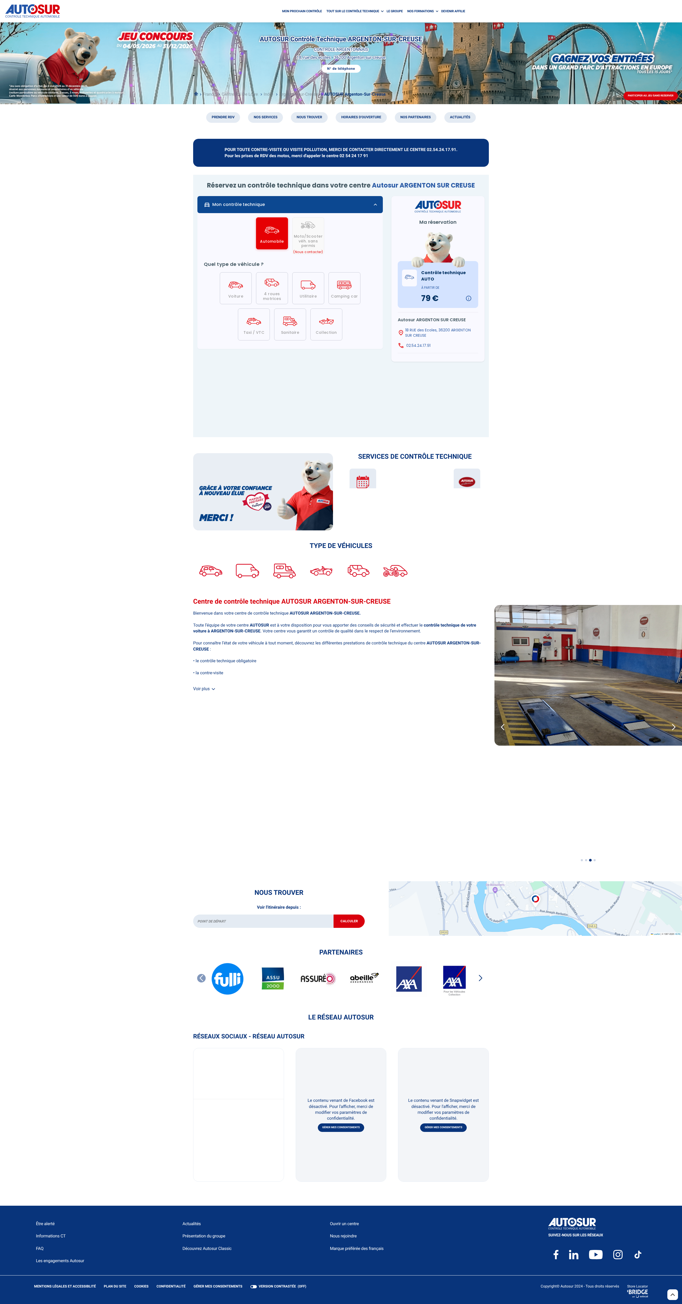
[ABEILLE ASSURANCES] (363, 979)
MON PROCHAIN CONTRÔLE (302, 11)
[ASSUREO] (318, 979)
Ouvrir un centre (344, 1223)
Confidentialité (171, 1286)
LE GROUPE (395, 11)
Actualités (191, 1223)
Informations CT (51, 1235)
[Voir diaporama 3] (590, 860)
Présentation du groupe (203, 1235)
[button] (535, 895)
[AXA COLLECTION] (454, 979)
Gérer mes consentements (341, 1127)
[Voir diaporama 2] (586, 860)
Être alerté (45, 1223)
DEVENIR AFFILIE (453, 11)
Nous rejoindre (343, 1235)
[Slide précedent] (502, 727)
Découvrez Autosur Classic (207, 1248)
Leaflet (656, 934)
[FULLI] (227, 979)
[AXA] (409, 979)
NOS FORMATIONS (420, 11)
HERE (678, 934)
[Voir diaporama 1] (582, 860)
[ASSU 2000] (273, 979)
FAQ (39, 1248)
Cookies (141, 1286)
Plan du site (115, 1287)
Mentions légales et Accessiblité (65, 1286)
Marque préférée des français (356, 1248)
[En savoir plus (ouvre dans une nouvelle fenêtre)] (263, 491)
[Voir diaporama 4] (595, 860)
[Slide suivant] (673, 727)
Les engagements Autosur (60, 1260)
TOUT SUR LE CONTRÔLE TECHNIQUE (352, 11)
